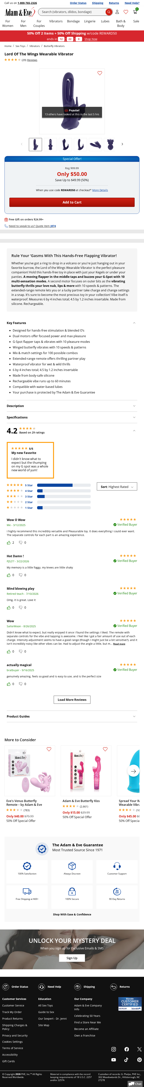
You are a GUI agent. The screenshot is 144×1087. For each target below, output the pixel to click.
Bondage (73, 21)
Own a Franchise (84, 1035)
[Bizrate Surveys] (136, 1008)
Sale (136, 21)
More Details (100, 190)
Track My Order (12, 1012)
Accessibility (10, 1054)
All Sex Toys (45, 1005)
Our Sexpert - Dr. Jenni (52, 1018)
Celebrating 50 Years (87, 1016)
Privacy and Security (15, 1035)
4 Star (29, 491)
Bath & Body (121, 23)
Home (7, 46)
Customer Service (13, 1005)
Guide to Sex (46, 1012)
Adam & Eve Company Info (88, 1007)
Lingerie (89, 21)
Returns (114, 3)
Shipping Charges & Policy (14, 1027)
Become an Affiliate (86, 1029)
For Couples (39, 23)
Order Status (78, 3)
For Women (7, 23)
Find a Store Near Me (87, 1022)
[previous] (23, 144)
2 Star (29, 502)
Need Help (54, 986)
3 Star (29, 497)
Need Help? (132, 3)
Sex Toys (20, 46)
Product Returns (12, 1018)
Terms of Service (12, 1048)
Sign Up (72, 958)
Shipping (97, 3)
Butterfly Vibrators (54, 46)
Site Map (43, 1025)
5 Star (29, 485)
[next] (121, 144)
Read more (119, 643)
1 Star (29, 508)
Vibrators (56, 21)
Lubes (105, 21)
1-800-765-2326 (27, 3)
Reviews (32, 60)
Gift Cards (8, 1061)
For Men (23, 23)
